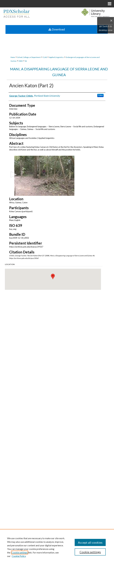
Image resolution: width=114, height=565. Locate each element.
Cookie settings (20, 552)
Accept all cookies (90, 542)
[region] (57, 547)
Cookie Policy (19, 556)
